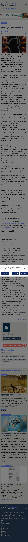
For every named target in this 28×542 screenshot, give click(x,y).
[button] (26, 6)
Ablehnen (15, 273)
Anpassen (4, 273)
